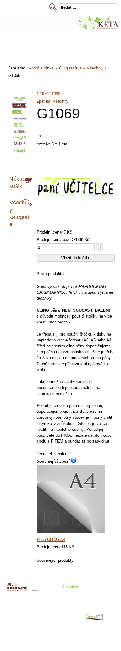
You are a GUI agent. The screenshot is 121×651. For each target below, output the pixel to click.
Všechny (95, 68)
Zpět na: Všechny (53, 101)
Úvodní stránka (40, 68)
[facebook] (64, 589)
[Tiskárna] (23, 590)
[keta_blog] (98, 618)
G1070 (42, 93)
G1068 (54, 93)
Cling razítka (70, 68)
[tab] (29, 179)
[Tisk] (39, 136)
